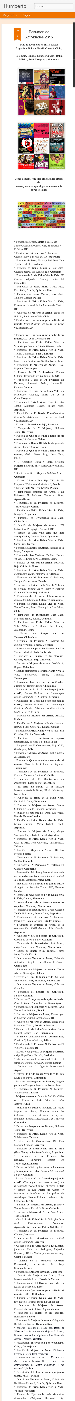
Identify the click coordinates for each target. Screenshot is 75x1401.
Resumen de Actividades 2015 (39, 34)
